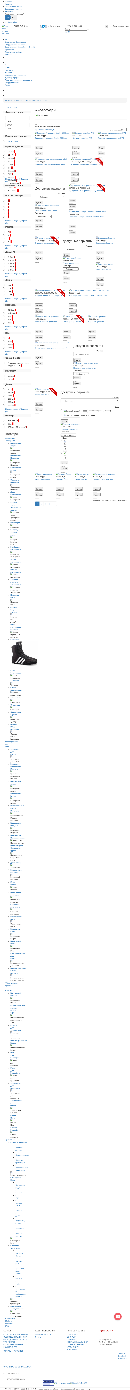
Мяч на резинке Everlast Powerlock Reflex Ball (88, 295)
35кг (10, 316)
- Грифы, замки (18, 1203)
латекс (11, 379)
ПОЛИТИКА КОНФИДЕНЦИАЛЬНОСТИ (78, 1340)
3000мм (11, 405)
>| (54, 503)
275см (11, 395)
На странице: (115, 129)
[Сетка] (36, 124)
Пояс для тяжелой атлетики (84, 368)
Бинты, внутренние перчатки (15, 627)
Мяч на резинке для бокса (46, 321)
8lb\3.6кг (12, 310)
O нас (7, 67)
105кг (11, 322)
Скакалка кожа (81, 479)
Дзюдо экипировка (15, 560)
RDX (13, 154)
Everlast (12, 171)
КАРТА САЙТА (73, 1347)
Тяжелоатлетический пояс (46, 210)
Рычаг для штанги (42, 479)
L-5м (10, 288)
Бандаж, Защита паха (14, 532)
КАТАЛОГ (11, 39)
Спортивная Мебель (13, 52)
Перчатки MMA (14, 596)
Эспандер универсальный (46, 243)
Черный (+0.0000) (87, 415)
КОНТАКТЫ (72, 1349)
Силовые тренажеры (15, 1246)
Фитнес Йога (13, 1116)
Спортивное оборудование (17, 1307)
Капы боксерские (15, 671)
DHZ (10, 174)
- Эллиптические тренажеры (21, 1167)
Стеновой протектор (15, 905)
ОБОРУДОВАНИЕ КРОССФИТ (15, 1339)
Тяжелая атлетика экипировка (15, 582)
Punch (11, 161)
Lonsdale (12, 180)
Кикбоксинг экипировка (15, 548)
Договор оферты (12, 78)
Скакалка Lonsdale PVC (82, 138)
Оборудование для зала (15, 45)
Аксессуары (42, 100)
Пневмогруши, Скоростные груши (16, 848)
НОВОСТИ (9, 90)
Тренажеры (10, 50)
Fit (10, 167)
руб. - (11, 121)
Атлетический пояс (70, 263)
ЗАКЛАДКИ (27, 1366)
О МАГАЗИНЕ (72, 1334)
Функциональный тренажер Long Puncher (86, 190)
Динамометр (16, 862)
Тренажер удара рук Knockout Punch (86, 164)
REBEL (12, 177)
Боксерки (14, 639)
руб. (9, 128)
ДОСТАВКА (71, 1337)
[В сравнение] (38, 151)
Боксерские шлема (15, 468)
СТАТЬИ (38, 1337)
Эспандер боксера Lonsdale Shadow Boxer (86, 216)
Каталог (8, 73)
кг (9, 338)
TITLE (11, 164)
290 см (11, 399)
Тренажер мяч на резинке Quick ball (50, 164)
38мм (10, 423)
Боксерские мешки (15, 782)
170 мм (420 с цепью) (17, 427)
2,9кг (10, 341)
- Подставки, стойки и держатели (20, 1223)
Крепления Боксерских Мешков (15, 766)
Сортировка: (41, 126)
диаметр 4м (13, 420)
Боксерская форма (15, 444)
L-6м (10, 291)
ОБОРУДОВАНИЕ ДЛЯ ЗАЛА (15, 1337)
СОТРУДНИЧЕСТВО (43, 1334)
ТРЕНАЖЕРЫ (9, 1342)
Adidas (11, 151)
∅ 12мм (12, 263)
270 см (11, 392)
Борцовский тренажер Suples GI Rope (51, 138)
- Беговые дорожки (18, 1147)
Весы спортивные (103, 269)
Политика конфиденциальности (18, 80)
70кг (10, 319)
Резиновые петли (42, 394)
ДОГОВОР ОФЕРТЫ (75, 1344)
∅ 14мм (12, 266)
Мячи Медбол (14, 883)
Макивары (15, 522)
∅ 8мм (11, 257)
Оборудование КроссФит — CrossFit (20, 47)
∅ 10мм (12, 260)
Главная (8, 100)
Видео (7, 85)
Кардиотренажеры (18, 1142)
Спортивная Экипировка (15, 42)
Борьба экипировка (15, 570)
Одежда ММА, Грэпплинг (15, 727)
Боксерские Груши (15, 794)
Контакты (9, 70)
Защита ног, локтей (13, 609)
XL (10, 241)
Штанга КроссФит (14, 1128)
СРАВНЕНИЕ (8, 1366)
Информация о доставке (15, 75)
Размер (61, 193)
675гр (11, 347)
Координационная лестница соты (49, 295)
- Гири (17, 1196)
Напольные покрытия (15, 893)
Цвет (117, 407)
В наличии (13, 190)
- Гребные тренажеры (20, 1160)
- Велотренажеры (22, 1153)
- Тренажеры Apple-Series (20, 1270)
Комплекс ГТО (11, 55)
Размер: (39, 213)
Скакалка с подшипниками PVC (111, 138)
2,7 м (10, 389)
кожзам (11, 376)
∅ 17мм (12, 269)
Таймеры (14, 680)
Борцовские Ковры (15, 930)
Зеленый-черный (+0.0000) (99, 410)
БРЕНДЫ (8, 60)
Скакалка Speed (62, 479)
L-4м (10, 285)
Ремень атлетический (69, 429)
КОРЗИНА (18, 1366)
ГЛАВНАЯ (14, 34)
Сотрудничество (12, 83)
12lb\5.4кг (12, 313)
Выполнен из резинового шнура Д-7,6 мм (18, 364)
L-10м (11, 294)
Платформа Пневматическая (17, 836)
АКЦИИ (8, 95)
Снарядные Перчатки (15, 481)
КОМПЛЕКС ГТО (10, 1347)
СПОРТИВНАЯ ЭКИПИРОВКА (15, 1334)
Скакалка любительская (103, 479)
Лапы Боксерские (15, 493)
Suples (11, 158)
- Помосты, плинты (19, 1233)
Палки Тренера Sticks (72, 321)
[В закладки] (36, 151)
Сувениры (15, 705)
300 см (11, 402)
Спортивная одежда (15, 713)
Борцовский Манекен (16, 871)
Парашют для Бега (96, 321)
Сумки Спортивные (16, 688)
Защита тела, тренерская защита (15, 506)
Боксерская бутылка (104, 243)
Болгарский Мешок (15, 994)
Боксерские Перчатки (15, 456)
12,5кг (11, 344)
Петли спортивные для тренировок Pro (51, 347)
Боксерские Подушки (15, 824)
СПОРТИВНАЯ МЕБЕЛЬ (13, 1344)
